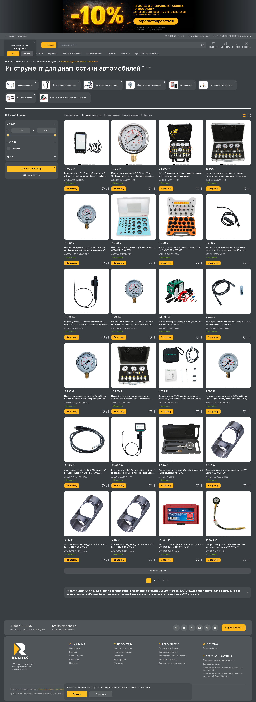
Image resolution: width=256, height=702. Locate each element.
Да (13, 54)
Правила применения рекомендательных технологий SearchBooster (223, 675)
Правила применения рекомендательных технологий (223, 668)
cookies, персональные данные (99, 687)
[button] (128, 16)
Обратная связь (233, 627)
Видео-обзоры (210, 648)
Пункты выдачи (94, 53)
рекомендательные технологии (133, 687)
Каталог (50, 45)
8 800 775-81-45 (176, 36)
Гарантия (52, 53)
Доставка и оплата (123, 652)
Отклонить (101, 694)
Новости (125, 53)
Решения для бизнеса (169, 648)
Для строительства (168, 652)
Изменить (27, 54)
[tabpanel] (87, 143)
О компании (75, 648)
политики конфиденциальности (53, 689)
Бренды (73, 652)
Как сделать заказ (72, 53)
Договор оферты (211, 664)
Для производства (168, 659)
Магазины (118, 663)
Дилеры (112, 53)
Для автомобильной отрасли (172, 656)
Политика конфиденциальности (218, 660)
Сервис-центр (76, 656)
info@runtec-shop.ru (200, 36)
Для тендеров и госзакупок (172, 663)
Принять (77, 694)
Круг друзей (120, 659)
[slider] (8, 135)
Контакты (74, 659)
